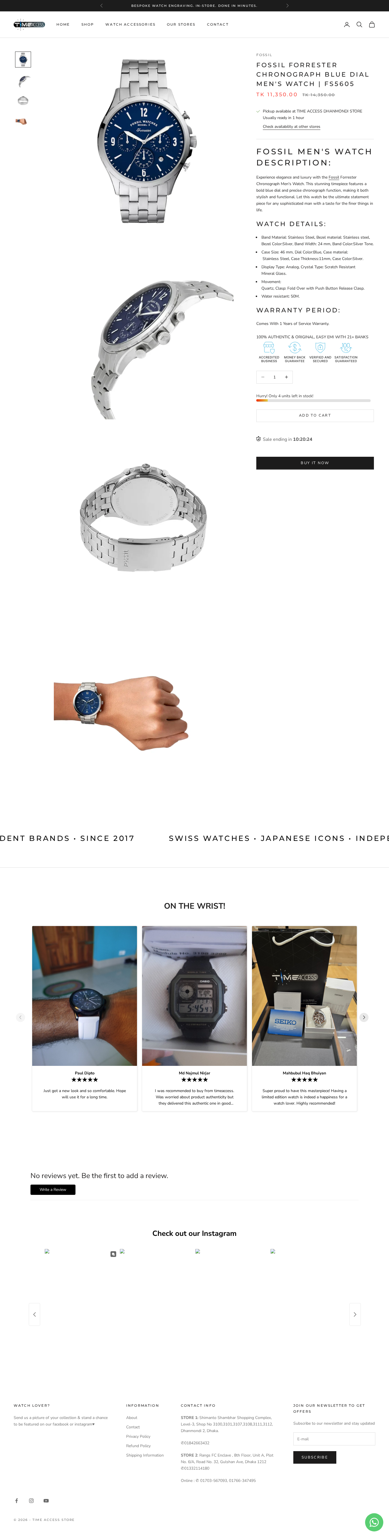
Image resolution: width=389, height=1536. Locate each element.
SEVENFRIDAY (193, 6)
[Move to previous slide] (23, 1017)
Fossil (264, 55)
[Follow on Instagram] (31, 1501)
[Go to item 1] (23, 59)
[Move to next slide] (366, 1017)
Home (63, 24)
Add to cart (315, 415)
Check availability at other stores (291, 126)
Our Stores (181, 24)
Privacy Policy (138, 1436)
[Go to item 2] (23, 80)
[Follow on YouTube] (46, 1501)
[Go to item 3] (23, 100)
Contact (218, 24)
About (131, 1417)
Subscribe (315, 1457)
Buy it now (315, 463)
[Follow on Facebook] (16, 1501)
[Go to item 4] (23, 121)
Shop (87, 24)
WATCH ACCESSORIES (130, 24)
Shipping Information (145, 1455)
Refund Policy (138, 1446)
